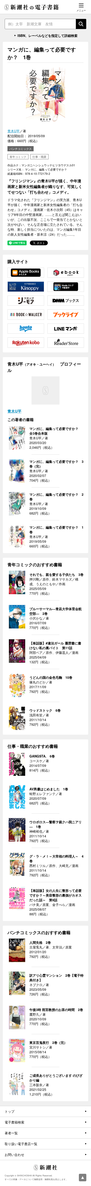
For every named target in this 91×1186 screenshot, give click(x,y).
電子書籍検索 (14, 1122)
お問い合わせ (14, 1154)
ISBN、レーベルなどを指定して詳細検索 (47, 35)
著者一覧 (11, 1133)
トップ (9, 1111)
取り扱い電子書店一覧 (21, 1143)
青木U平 (13, 131)
